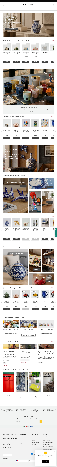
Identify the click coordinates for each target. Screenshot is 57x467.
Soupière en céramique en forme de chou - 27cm (7, 302)
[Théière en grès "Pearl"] (45, 47)
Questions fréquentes (36, 442)
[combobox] (22, 461)
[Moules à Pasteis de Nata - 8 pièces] (7, 123)
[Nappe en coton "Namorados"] (45, 123)
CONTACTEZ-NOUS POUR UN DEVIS (11, 333)
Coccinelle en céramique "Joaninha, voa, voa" (26, 302)
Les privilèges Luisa (46, 438)
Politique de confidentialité (24, 445)
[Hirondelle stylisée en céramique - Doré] (16, 222)
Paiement (33, 436)
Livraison (33, 438)
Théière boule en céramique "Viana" (25, 229)
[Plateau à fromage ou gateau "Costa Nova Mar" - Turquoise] (26, 47)
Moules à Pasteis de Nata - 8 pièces (6, 129)
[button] (53, 5)
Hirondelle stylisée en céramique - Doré (16, 229)
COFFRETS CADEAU (43, 9)
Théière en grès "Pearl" (45, 53)
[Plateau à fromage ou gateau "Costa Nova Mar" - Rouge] (35, 47)
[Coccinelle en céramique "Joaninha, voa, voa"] (26, 294)
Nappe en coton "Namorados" (45, 129)
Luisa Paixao (6, 458)
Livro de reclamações (24, 448)
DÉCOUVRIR (50, 186)
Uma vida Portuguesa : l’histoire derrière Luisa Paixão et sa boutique (9, 353)
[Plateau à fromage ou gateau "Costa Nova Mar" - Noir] (7, 47)
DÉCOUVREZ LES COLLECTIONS (12, 28)
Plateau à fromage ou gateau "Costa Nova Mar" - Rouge (35, 54)
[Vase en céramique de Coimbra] (7, 222)
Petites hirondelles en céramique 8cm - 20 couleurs (25, 130)
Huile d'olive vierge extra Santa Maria (35, 130)
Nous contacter (23, 447)
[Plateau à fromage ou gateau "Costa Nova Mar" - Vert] (16, 47)
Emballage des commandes (48, 442)
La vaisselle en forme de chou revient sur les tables (28, 352)
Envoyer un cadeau (46, 440)
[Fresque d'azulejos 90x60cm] (45, 222)
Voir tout (52, 40)
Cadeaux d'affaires (46, 444)
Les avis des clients (46, 436)
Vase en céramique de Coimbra (6, 229)
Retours (33, 440)
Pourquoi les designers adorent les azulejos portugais (46, 352)
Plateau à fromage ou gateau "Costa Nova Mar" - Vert (16, 54)
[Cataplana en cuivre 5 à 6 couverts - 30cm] (16, 123)
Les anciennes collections (47, 449)
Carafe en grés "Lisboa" (45, 301)
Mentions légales (23, 439)
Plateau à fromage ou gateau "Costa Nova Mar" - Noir (6, 54)
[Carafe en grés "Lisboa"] (45, 294)
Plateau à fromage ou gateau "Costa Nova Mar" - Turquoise (25, 54)
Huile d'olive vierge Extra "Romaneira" (35, 229)
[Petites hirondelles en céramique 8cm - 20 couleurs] (26, 123)
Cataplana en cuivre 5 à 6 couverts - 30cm (16, 130)
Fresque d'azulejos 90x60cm (45, 229)
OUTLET (50, 9)
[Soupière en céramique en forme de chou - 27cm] (7, 294)
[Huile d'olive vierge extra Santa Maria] (35, 123)
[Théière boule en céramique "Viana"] (26, 222)
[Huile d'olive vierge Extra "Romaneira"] (35, 222)
